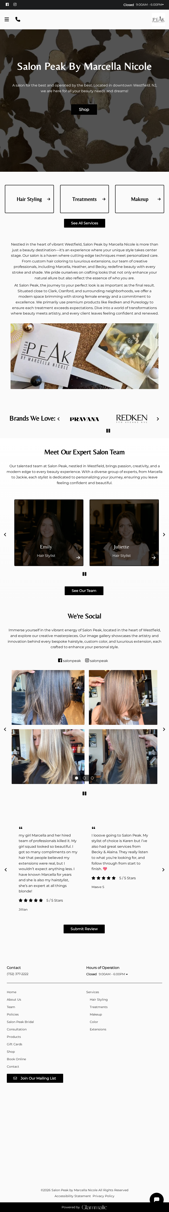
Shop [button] (84, 109)
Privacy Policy (103, 1196)
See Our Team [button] (84, 591)
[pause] (108, 431)
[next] (158, 419)
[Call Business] (18, 19)
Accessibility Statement (73, 1196)
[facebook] (9, 4)
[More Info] (76, 557)
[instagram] (17, 4)
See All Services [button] (84, 223)
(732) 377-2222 (17, 974)
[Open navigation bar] (7, 19)
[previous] (58, 419)
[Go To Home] (158, 19)
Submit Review (84, 929)
